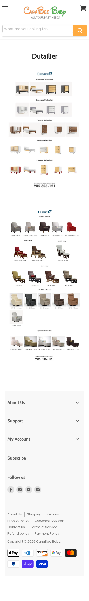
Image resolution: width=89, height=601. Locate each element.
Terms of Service (43, 527)
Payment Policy (47, 533)
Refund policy (18, 533)
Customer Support (49, 520)
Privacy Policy (18, 520)
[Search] (80, 30)
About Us (14, 514)
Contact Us (16, 527)
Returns (53, 514)
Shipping (34, 514)
